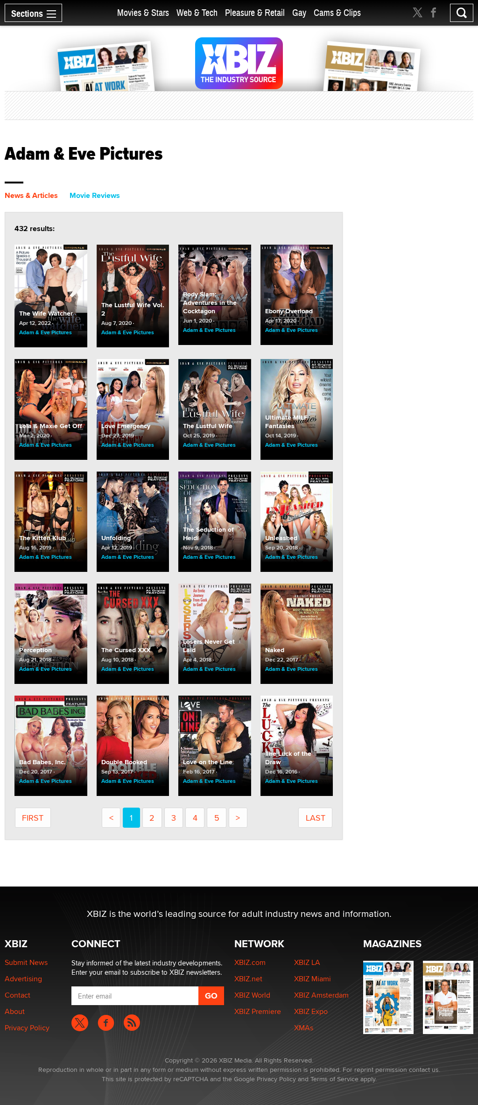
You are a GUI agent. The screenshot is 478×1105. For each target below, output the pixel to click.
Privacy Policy (27, 1027)
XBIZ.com (250, 962)
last (315, 817)
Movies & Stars (143, 13)
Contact (17, 995)
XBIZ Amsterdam (321, 995)
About (15, 1011)
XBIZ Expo (311, 1011)
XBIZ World (252, 995)
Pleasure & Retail (255, 13)
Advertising (23, 978)
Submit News (26, 962)
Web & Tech (197, 13)
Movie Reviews (95, 195)
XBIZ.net (248, 978)
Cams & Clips (337, 13)
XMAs (303, 1027)
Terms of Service (334, 1079)
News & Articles (31, 195)
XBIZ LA (307, 962)
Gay (299, 13)
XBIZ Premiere (257, 1011)
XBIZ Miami (312, 978)
